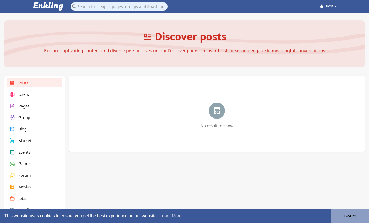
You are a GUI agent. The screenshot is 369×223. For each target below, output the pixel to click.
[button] (119, 6)
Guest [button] (328, 6)
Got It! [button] (350, 216)
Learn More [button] (171, 216)
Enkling (48, 6)
